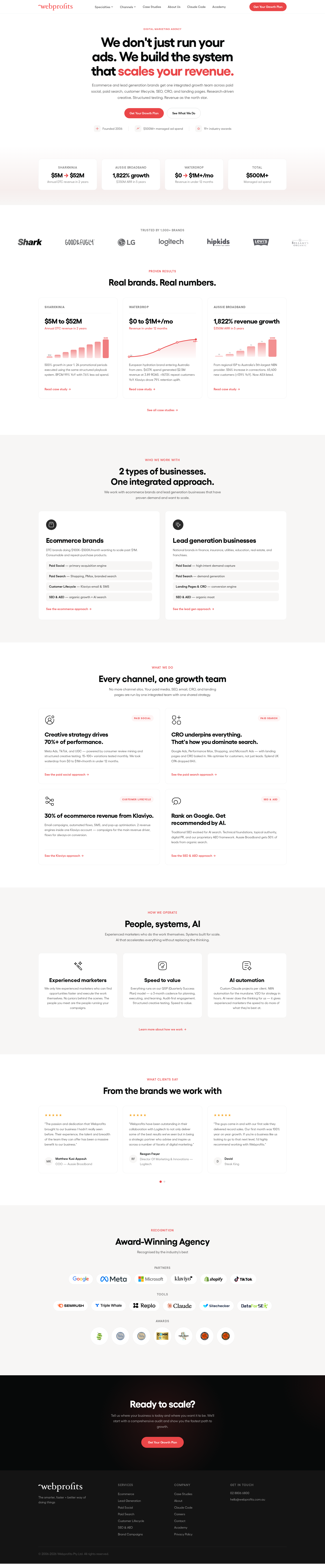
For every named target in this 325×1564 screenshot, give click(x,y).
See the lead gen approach (192, 609)
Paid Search (126, 1514)
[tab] (160, 1182)
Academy (219, 6)
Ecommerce (126, 1494)
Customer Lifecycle (131, 1521)
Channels (126, 7)
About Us (174, 6)
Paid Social (125, 1507)
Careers (179, 1514)
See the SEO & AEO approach (191, 855)
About (178, 1500)
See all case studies (160, 410)
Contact (179, 1521)
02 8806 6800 (239, 1493)
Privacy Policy (183, 1534)
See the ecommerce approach (67, 609)
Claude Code (196, 6)
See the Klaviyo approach (62, 855)
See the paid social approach (65, 774)
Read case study (56, 389)
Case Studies (152, 6)
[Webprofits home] (55, 7)
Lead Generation (129, 1500)
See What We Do (183, 113)
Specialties (102, 7)
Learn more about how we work (161, 1029)
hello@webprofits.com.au (247, 1499)
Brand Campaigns (130, 1534)
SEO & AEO (125, 1527)
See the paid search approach (192, 774)
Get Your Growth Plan (268, 6)
